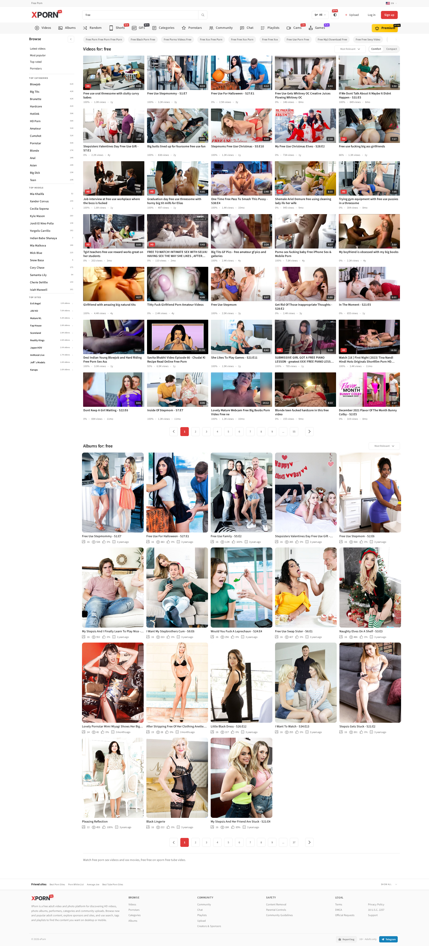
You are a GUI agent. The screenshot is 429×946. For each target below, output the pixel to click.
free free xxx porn (242, 40)
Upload (201, 921)
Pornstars (36, 69)
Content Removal (276, 904)
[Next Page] (309, 431)
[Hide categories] (71, 39)
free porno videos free (177, 40)
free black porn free (143, 40)
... (283, 432)
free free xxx (270, 40)
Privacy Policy (376, 904)
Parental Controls (276, 910)
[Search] (202, 14)
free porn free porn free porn (104, 40)
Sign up (389, 15)
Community (204, 904)
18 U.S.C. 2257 (376, 910)
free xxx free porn (211, 40)
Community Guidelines (279, 915)
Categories (134, 915)
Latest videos (37, 49)
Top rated (36, 62)
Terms (338, 904)
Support (373, 915)
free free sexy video (368, 40)
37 (294, 842)
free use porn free (298, 40)
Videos (132, 904)
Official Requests (344, 915)
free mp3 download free (332, 40)
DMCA (338, 910)
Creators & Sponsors (209, 926)
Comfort (376, 49)
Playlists (202, 915)
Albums (132, 921)
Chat (200, 910)
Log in (371, 15)
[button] (397, 39)
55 (294, 432)
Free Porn (36, 3)
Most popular (38, 55)
